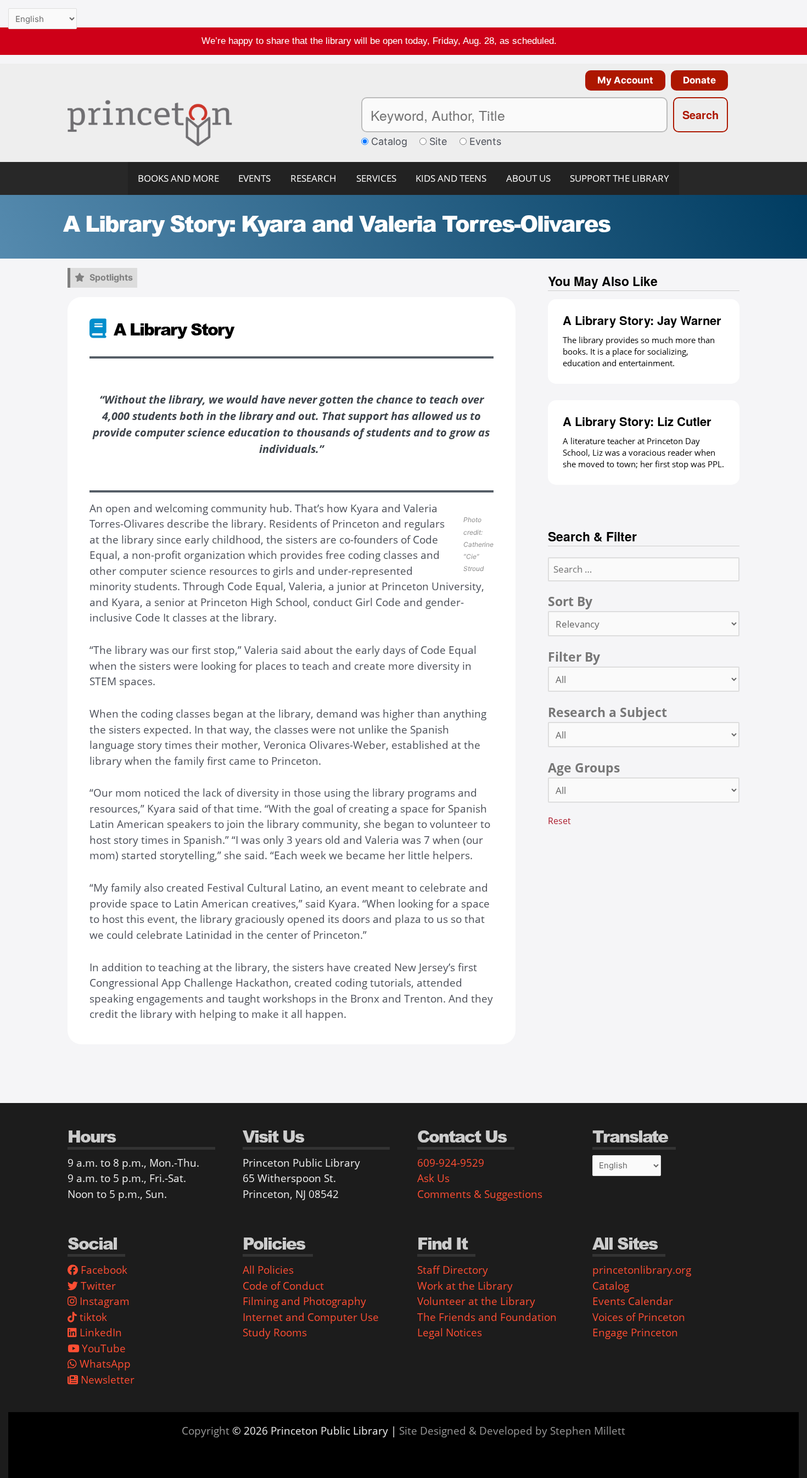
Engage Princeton (635, 1332)
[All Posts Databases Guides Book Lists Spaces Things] (643, 679)
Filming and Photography (304, 1301)
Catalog (610, 1286)
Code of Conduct (283, 1286)
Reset (559, 820)
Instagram (103, 1301)
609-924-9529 (450, 1163)
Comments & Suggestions (479, 1194)
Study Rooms (275, 1332)
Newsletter (106, 1380)
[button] (622, 80)
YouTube (102, 1348)
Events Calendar (632, 1301)
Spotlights (111, 277)
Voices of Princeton (638, 1317)
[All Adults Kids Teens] (643, 790)
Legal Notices (449, 1332)
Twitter (97, 1286)
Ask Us (433, 1178)
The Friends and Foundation (487, 1317)
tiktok (92, 1317)
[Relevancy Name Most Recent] (643, 623)
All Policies (268, 1270)
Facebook (102, 1270)
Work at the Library (465, 1286)
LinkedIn (99, 1332)
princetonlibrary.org (641, 1270)
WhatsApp (104, 1364)
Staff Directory (452, 1270)
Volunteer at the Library (476, 1301)
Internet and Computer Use (311, 1317)
